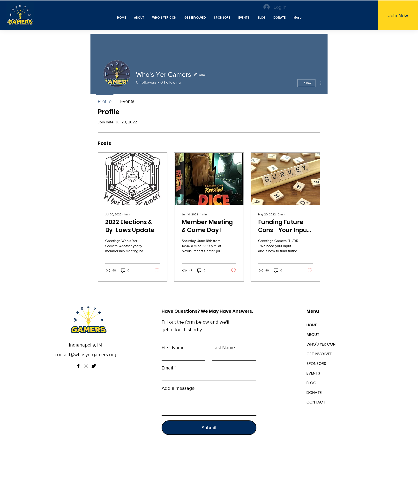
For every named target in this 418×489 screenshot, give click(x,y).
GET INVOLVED (319, 354)
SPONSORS (316, 363)
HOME (311, 325)
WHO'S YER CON (321, 344)
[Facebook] (78, 366)
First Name (173, 347)
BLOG (311, 383)
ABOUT (312, 334)
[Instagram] (86, 366)
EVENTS (313, 373)
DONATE (314, 392)
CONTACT (315, 402)
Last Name (223, 347)
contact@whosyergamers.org (85, 354)
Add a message (178, 388)
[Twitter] (94, 366)
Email (167, 367)
